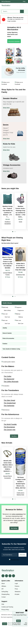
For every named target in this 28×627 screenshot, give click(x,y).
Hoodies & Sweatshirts (7, 222)
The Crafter (7, 376)
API (2, 589)
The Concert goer (9, 429)
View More (14, 436)
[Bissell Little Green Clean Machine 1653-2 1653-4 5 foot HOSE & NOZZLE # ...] (8, 471)
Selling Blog (4, 591)
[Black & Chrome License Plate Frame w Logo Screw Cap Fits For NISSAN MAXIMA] (8, 270)
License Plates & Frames (7, 273)
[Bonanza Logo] (5, 6)
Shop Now (6, 107)
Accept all (4, 623)
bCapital (17, 594)
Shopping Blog (5, 594)
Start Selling (14, 528)
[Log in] (22, 6)
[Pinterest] (10, 575)
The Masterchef (9, 379)
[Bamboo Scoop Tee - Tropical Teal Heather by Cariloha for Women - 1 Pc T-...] (8, 211)
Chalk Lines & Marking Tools (20, 493)
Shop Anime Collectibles (14, 41)
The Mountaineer (9, 427)
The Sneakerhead (10, 403)
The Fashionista (9, 405)
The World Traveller (10, 424)
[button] (12, 231)
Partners (17, 586)
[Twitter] (6, 575)
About (3, 583)
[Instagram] (13, 575)
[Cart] (18, 6)
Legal (16, 583)
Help (24, 1)
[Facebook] (2, 575)
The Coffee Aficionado (11, 381)
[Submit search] (22, 11)
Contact (3, 597)
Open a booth (18, 520)
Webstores (17, 591)
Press (16, 589)
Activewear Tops (20, 274)
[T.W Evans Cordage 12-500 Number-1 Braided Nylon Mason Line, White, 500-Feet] (20, 471)
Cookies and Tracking (7, 607)
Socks (20, 221)
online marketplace (17, 514)
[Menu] (25, 6)
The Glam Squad (9, 400)
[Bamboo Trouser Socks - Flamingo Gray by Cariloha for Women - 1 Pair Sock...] (20, 211)
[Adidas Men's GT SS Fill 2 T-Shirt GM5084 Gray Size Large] (20, 270)
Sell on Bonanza (5, 1)
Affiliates (3, 586)
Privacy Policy (5, 609)
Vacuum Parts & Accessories (7, 477)
